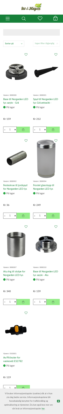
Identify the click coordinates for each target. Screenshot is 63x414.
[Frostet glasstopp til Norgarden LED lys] (46, 158)
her (43, 409)
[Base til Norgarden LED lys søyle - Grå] (16, 72)
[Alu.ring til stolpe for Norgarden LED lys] (16, 244)
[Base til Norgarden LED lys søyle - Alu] (46, 244)
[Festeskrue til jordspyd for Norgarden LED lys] (16, 158)
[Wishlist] (25, 54)
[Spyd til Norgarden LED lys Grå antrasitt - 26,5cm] (46, 72)
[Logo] (31, 5)
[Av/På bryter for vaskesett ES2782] (16, 330)
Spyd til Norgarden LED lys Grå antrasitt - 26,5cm (45, 103)
